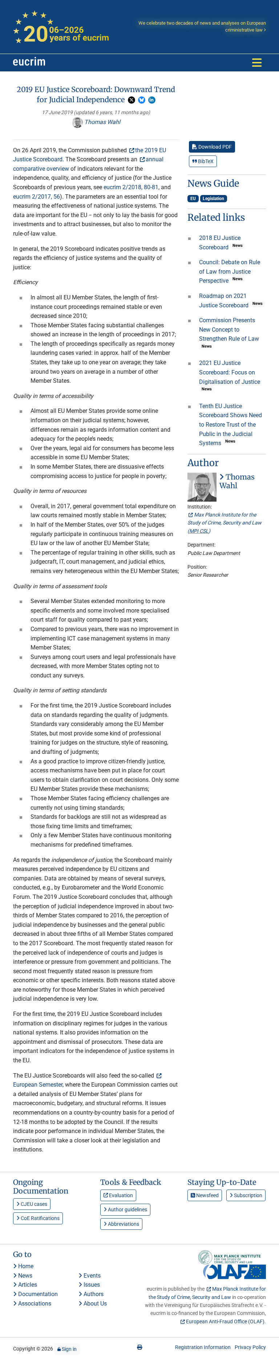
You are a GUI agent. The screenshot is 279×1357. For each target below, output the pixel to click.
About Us (94, 1303)
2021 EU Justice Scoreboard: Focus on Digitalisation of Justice (229, 372)
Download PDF (214, 147)
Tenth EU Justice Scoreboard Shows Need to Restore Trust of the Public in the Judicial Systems (230, 425)
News (24, 1275)
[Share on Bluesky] (141, 100)
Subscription (247, 1195)
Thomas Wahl (101, 122)
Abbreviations (123, 1224)
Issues (91, 1284)
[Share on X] (131, 100)
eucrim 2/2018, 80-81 (131, 187)
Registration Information (203, 1347)
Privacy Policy (250, 1347)
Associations (34, 1303)
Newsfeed (207, 1195)
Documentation (37, 1294)
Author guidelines (127, 1209)
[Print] (139, 1347)
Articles (27, 1284)
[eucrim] (29, 63)
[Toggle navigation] (257, 63)
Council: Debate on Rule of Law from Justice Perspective (229, 271)
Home (25, 1266)
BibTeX (205, 161)
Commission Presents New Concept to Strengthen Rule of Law (229, 329)
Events (91, 1275)
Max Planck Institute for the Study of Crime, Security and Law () (224, 523)
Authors (93, 1294)
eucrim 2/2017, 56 (36, 196)
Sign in (69, 1349)
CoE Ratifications (40, 1218)
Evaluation (120, 1195)
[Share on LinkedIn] (151, 100)
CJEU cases (33, 1204)
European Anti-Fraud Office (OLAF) (225, 1321)
